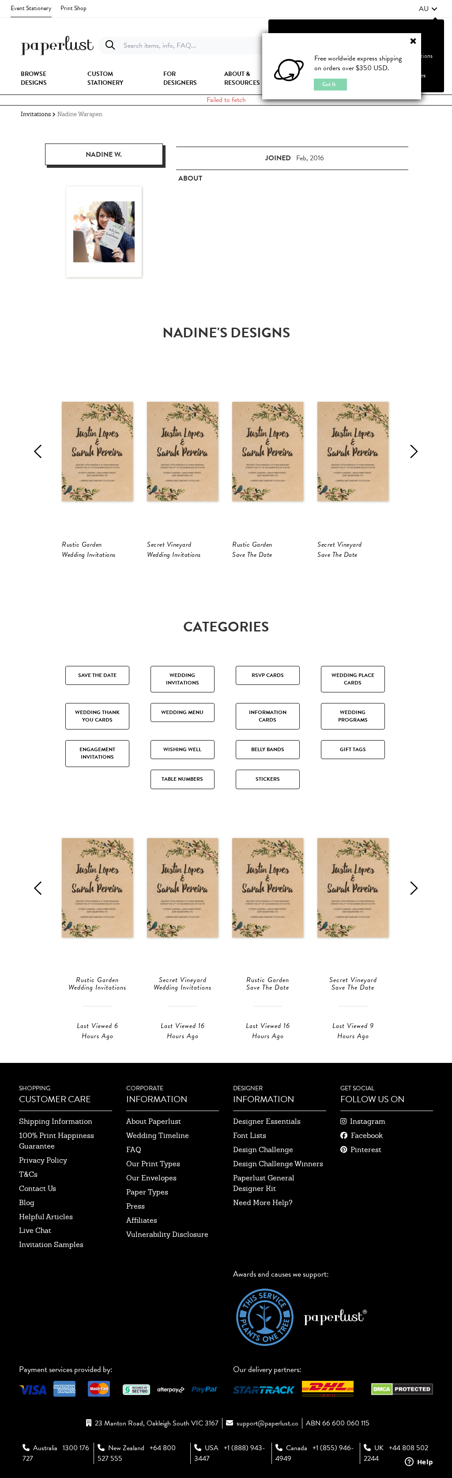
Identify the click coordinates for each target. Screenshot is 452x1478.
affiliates (141, 1220)
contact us (37, 1188)
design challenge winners (278, 1163)
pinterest (365, 1149)
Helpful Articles (46, 1216)
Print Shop (73, 8)
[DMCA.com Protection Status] (402, 1388)
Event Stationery (31, 8)
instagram (367, 1121)
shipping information (55, 1121)
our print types (153, 1163)
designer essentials (267, 1121)
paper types (147, 1192)
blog (26, 1202)
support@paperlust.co (267, 1423)
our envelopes (151, 1178)
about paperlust (153, 1121)
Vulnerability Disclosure (167, 1234)
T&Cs (28, 1174)
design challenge (263, 1149)
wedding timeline (157, 1135)
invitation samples (51, 1244)
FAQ (133, 1149)
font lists (249, 1135)
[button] (428, 9)
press (135, 1206)
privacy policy (43, 1160)
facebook (367, 1135)
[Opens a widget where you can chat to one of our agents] (419, 1463)
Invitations (36, 114)
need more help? (263, 1202)
